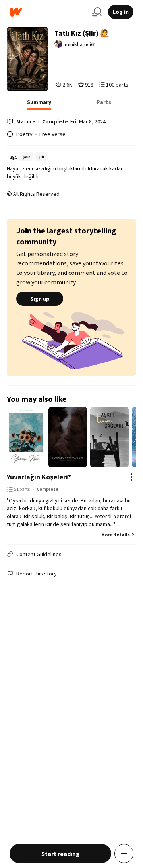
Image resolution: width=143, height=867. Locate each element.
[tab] (39, 104)
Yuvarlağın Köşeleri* (39, 476)
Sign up (40, 298)
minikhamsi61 (81, 44)
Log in (121, 11)
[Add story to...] (123, 853)
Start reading (60, 854)
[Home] (48, 12)
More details (115, 535)
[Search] (97, 12)
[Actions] (131, 477)
